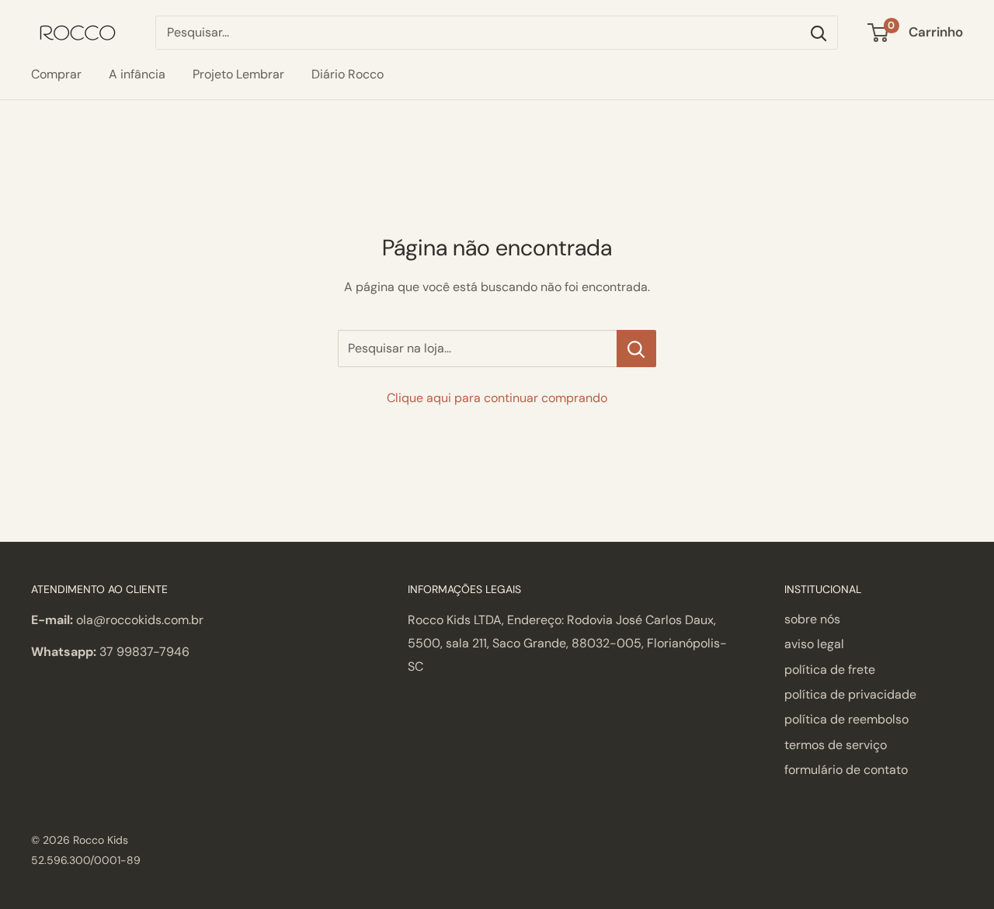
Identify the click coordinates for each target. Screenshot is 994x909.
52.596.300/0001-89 (86, 860)
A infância (137, 74)
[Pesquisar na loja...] (636, 348)
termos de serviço (835, 745)
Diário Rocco (347, 74)
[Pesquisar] (818, 33)
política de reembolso (846, 719)
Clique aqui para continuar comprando (497, 398)
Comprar (56, 74)
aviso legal (814, 644)
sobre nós (812, 619)
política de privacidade (850, 694)
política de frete (829, 669)
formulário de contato (846, 770)
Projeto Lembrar (238, 74)
